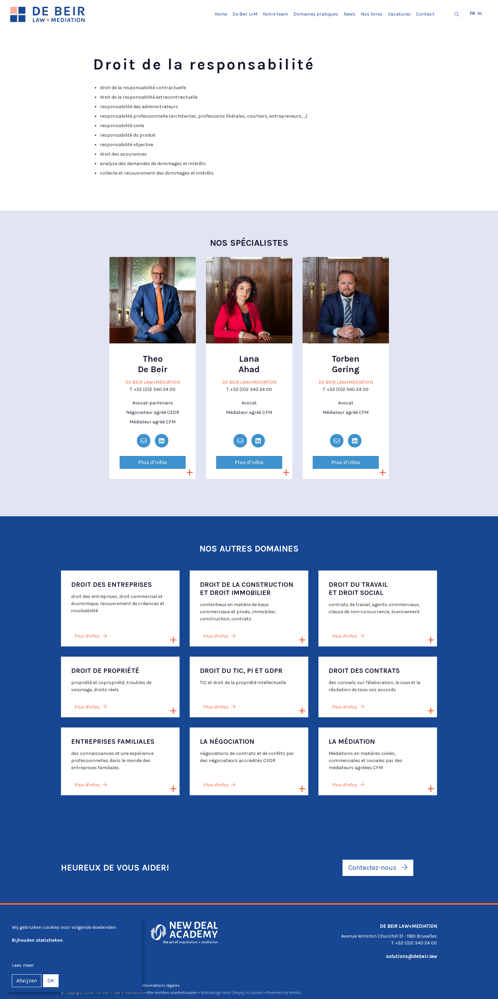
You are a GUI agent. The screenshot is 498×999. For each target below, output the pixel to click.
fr (472, 13)
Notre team (275, 14)
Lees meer (23, 965)
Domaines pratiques (315, 14)
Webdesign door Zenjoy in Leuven (232, 992)
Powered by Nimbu (284, 992)
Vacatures (399, 14)
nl (480, 13)
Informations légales (160, 985)
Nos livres (371, 14)
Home (220, 14)
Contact (425, 14)
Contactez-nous (373, 868)
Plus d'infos (152, 462)
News (349, 14)
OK (50, 980)
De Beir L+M (244, 14)
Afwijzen (26, 980)
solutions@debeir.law (411, 956)
